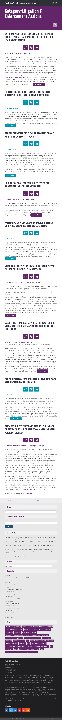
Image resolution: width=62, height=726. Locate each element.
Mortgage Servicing (10, 594)
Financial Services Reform (47, 640)
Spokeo (21, 649)
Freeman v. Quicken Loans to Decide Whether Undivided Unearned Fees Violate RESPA (29, 224)
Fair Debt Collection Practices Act (32, 638)
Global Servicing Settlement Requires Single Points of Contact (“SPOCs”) (29, 134)
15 (35, 500)
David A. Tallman (27, 342)
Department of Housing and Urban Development (18, 635)
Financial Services (34, 640)
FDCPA (23, 640)
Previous (9, 500)
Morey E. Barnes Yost (27, 199)
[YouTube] (19, 710)
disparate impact (36, 635)
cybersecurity (9, 632)
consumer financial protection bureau (41, 629)
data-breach (17, 632)
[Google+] (24, 710)
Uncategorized (9, 617)
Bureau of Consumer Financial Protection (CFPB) (41, 626)
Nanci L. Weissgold (13, 199)
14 (33, 500)
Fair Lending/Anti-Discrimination (13, 584)
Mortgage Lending (9, 591)
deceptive (34, 632)
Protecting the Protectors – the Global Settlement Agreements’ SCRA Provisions (27, 93)
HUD (28, 643)
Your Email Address (9, 521)
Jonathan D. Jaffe (12, 108)
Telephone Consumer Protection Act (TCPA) (17, 652)
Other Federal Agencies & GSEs (13, 598)
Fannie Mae (16, 640)
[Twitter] (11, 710)
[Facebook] (6, 710)
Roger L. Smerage (35, 282)
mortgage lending (10, 646)
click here (29, 493)
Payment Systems (9, 601)
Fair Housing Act (47, 638)
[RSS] (28, 710)
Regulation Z (9, 649)
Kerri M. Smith (27, 53)
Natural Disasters (9, 596)
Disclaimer (54, 719)
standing (27, 649)
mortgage (43, 643)
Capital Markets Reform (12, 629)
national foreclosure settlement (15, 77)
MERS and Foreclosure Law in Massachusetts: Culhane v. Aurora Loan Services (30, 267)
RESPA (16, 649)
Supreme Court (34, 649)
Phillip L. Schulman (13, 239)
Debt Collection (26, 632)
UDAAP (7, 615)
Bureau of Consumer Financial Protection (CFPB (17, 577)
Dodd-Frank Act (10, 638)
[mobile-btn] (53, 3)
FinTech (8, 643)
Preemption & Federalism (11, 605)
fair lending (9, 640)
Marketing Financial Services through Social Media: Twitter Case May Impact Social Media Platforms (30, 326)
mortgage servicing (21, 646)
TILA (31, 652)
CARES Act (8, 580)
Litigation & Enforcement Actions (13, 589)
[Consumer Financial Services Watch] (21, 2)
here (55, 123)
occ (51, 646)
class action (27, 629)
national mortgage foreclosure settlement (38, 646)
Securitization (8, 610)
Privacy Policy (48, 719)
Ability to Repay (10, 626)
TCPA (41, 649)
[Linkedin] (15, 710)
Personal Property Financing (12, 603)
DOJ (17, 638)
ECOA (21, 638)
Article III (25, 626)
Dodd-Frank (45, 635)
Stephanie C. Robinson (14, 53)
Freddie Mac (22, 643)
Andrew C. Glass (12, 282)
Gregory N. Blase (23, 282)
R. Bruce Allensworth (13, 446)
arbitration (18, 626)
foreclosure (15, 643)
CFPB (21, 629)
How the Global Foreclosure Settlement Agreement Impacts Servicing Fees (27, 184)
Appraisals (7, 575)
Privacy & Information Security (12, 608)
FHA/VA (7, 587)
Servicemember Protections (12, 612)
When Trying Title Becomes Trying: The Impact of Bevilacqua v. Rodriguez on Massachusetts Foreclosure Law (30, 429)
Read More (38, 84)
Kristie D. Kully (11, 149)
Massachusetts (35, 643)
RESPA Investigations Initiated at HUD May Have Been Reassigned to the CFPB (30, 380)
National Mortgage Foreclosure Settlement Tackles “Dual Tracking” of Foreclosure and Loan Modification (29, 37)
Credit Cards (8, 582)
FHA (27, 640)
